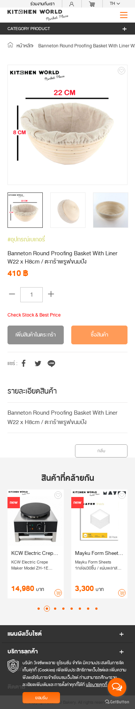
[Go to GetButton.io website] (117, 701)
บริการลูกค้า (23, 651)
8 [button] (96, 608)
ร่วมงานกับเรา (42, 4)
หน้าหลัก (24, 46)
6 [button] (80, 608)
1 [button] (39, 608)
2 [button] (47, 608)
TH (113, 3)
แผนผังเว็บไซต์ (25, 634)
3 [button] (55, 608)
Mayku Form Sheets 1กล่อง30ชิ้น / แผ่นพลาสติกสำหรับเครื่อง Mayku (78, 553)
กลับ (101, 450)
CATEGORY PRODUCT (29, 28)
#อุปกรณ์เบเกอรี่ (26, 239)
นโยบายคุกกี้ (96, 684)
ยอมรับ (41, 697)
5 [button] (71, 608)
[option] (67, 125)
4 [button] (63, 608)
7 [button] (88, 608)
